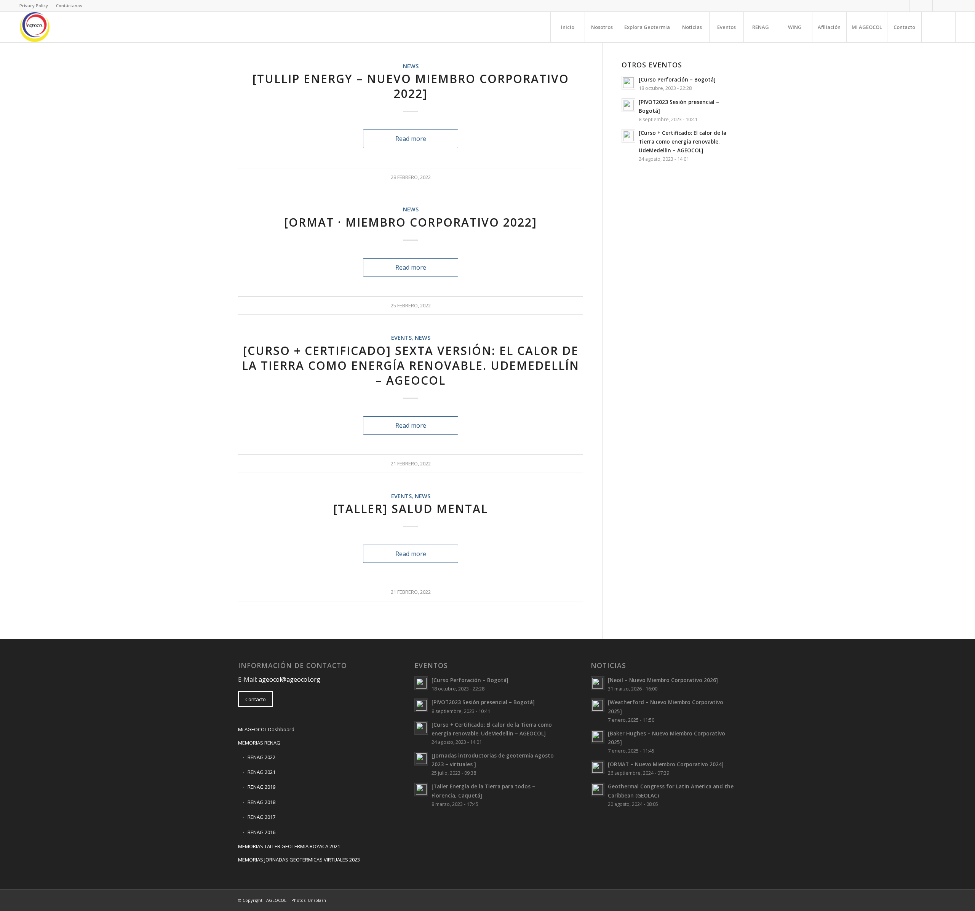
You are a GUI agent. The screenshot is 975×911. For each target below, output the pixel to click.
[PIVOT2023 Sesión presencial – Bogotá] (483, 702)
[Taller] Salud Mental (410, 508)
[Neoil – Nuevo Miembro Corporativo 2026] (663, 680)
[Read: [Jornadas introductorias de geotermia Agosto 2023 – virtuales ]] (421, 759)
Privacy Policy (33, 5)
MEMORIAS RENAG (259, 742)
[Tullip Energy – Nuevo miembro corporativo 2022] (411, 86)
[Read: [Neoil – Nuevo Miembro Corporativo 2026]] (597, 683)
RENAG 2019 (261, 786)
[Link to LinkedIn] (926, 5)
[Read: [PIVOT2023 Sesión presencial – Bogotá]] (628, 105)
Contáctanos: (69, 5)
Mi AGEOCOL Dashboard (266, 729)
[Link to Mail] (903, 5)
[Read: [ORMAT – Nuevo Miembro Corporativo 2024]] (597, 767)
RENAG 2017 (261, 817)
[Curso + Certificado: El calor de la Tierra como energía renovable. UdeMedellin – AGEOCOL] (682, 141)
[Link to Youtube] (950, 5)
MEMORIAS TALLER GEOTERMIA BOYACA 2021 (289, 846)
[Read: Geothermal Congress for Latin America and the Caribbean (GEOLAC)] (597, 789)
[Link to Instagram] (938, 5)
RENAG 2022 (261, 757)
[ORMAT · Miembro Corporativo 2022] (410, 222)
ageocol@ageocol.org (289, 679)
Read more (410, 138)
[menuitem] (35, 6)
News (411, 66)
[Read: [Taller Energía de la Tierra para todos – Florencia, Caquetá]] (421, 789)
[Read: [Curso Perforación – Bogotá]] (628, 83)
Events (401, 337)
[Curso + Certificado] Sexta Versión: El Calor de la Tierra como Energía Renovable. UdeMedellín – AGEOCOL (410, 365)
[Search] (938, 27)
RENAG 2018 (261, 802)
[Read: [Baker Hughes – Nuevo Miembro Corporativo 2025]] (597, 736)
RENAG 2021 (261, 772)
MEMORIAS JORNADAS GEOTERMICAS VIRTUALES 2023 (299, 859)
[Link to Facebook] (915, 5)
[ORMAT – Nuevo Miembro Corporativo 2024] (666, 764)
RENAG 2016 (261, 832)
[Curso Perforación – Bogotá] (677, 79)
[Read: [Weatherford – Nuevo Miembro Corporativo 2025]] (597, 705)
